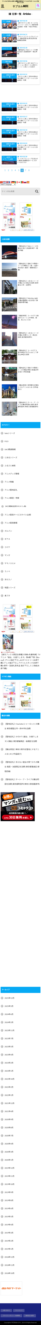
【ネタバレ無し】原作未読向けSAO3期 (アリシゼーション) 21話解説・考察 (27, 134)
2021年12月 (9, 1103)
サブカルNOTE (20, 6)
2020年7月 (9, 1136)
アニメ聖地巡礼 (11, 490)
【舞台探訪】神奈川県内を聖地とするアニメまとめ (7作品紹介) (22, 752)
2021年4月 (9, 1111)
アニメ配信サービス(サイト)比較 (18, 515)
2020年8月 (9, 1128)
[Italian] (16, 182)
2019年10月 (9, 1184)
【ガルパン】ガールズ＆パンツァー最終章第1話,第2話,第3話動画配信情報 (27, 38)
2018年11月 (9, 1265)
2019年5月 (9, 1217)
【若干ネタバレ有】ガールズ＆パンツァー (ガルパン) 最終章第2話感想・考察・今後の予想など (27, 25)
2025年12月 (9, 998)
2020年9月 (9, 1119)
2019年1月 (9, 1249)
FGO (6, 441)
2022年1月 (9, 1095)
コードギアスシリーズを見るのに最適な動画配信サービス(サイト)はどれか (27, 160)
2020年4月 (9, 1144)
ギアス (7, 539)
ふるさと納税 (10, 466)
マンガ (7, 555)
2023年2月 (9, 1063)
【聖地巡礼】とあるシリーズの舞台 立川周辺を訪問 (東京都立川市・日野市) (28, 283)
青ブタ (7, 596)
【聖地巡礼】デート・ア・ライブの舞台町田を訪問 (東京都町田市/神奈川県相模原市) (28, 404)
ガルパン (8, 531)
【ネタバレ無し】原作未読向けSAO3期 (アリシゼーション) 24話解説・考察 (27, 78)
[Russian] (25, 182)
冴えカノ (8, 580)
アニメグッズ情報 (12, 474)
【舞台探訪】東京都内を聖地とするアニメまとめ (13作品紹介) (28, 387)
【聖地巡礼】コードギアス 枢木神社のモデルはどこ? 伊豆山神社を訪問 (28, 352)
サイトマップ (18, 1310)
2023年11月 (9, 1030)
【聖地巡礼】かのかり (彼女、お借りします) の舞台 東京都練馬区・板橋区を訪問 (21, 739)
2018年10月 (9, 1273)
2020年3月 (9, 1152)
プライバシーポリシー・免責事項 (11, 1315)
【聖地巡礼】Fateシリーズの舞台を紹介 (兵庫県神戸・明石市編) (27, 51)
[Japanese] (19, 182)
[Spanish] (28, 182)
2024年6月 (9, 1014)
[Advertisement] (20, 93)
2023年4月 (9, 1055)
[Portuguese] (22, 182)
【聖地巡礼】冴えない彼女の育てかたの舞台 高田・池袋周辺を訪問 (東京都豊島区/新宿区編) (22, 766)
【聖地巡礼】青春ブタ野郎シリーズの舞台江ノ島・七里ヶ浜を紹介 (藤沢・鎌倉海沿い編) (28, 267)
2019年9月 (9, 1192)
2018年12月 (9, 1257)
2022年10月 (9, 1079)
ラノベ (7, 571)
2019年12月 (9, 1168)
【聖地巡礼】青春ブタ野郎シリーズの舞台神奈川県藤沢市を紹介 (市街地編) (28, 370)
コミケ (7, 547)
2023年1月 (9, 1071)
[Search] (36, 191)
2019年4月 (9, 1225)
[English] (7, 182)
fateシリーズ (10, 433)
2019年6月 (9, 1208)
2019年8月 (9, 1200)
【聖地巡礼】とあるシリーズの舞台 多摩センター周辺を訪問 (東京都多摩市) (28, 335)
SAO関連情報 (10, 449)
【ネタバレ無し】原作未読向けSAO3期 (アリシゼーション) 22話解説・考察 (27, 120)
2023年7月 (9, 1039)
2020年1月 (9, 1160)
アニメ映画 (9, 482)
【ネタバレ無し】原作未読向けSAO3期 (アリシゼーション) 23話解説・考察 (27, 107)
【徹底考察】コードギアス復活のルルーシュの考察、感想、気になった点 (28, 318)
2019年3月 (9, 1233)
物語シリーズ (10, 588)
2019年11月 (9, 1176)
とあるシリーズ (11, 458)
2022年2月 (9, 1087)
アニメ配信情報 (11, 523)
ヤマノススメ (10, 563)
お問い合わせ (6, 1310)
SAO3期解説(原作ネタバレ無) (15, 506)
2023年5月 (9, 1047)
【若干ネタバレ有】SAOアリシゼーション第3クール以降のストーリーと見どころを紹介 (27, 65)
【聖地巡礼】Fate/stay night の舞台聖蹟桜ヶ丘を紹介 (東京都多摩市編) (28, 300)
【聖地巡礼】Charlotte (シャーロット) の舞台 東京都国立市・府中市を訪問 (22, 726)
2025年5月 (9, 1006)
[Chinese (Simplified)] (1, 182)
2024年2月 (9, 1022)
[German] (13, 182)
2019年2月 (9, 1241)
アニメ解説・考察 (12, 498)
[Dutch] (4, 182)
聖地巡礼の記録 (30, 1315)
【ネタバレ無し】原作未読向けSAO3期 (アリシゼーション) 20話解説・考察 (27, 147)
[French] (10, 182)
